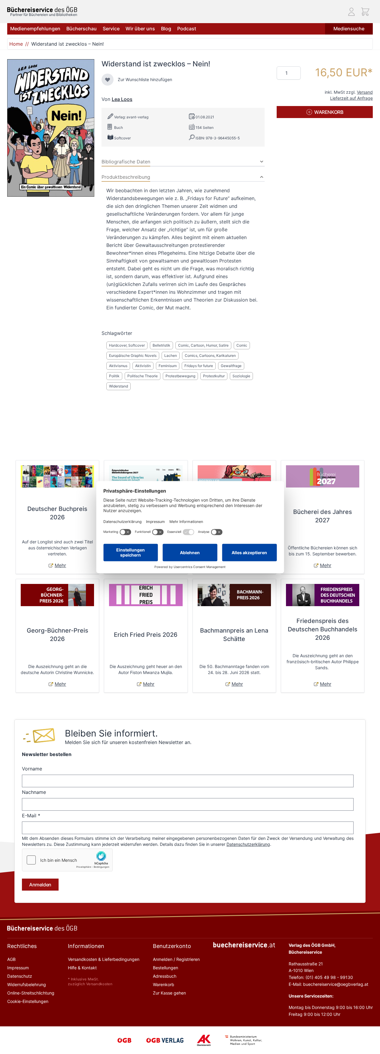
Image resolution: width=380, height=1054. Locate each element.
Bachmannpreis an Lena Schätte (234, 634)
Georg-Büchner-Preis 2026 (57, 634)
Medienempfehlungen (35, 29)
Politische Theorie (142, 376)
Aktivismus (118, 365)
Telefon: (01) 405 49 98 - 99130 (321, 977)
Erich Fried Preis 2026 (146, 634)
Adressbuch (164, 976)
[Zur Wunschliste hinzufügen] (108, 80)
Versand (365, 92)
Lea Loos (122, 99)
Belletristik (161, 345)
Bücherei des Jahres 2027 (322, 516)
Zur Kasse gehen (169, 992)
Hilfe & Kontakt (82, 967)
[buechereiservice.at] (244, 945)
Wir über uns (140, 29)
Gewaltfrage (231, 365)
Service (111, 29)
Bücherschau (81, 29)
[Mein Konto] (351, 11)
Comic (241, 345)
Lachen (170, 355)
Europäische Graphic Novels (133, 355)
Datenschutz (19, 976)
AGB (11, 959)
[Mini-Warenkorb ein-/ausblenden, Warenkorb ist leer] (365, 11)
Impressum (18, 967)
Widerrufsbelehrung (26, 984)
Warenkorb (163, 984)
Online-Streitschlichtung (30, 992)
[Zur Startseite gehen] (42, 9)
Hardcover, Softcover (127, 345)
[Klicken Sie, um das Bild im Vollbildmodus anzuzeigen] (50, 128)
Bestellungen (165, 967)
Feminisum (168, 365)
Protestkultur (214, 376)
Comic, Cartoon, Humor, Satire (203, 345)
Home (16, 44)
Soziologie (241, 376)
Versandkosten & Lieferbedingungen (103, 959)
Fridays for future (198, 365)
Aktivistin (143, 365)
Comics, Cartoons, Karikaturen (210, 355)
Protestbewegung (180, 376)
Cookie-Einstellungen (27, 1001)
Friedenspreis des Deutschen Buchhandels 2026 (322, 629)
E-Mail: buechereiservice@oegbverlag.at (328, 984)
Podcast (186, 29)
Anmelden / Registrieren (176, 959)
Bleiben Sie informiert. (111, 733)
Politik (114, 376)
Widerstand (118, 386)
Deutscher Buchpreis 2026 (57, 513)
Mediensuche (348, 29)
